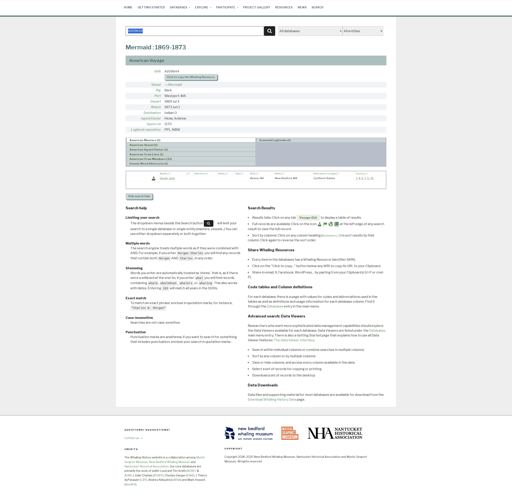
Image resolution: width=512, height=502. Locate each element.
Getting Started (151, 7)
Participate (225, 7)
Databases (178, 7)
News (302, 7)
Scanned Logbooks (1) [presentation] (275, 140)
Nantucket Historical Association (146, 466)
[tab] (191, 140)
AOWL (128, 475)
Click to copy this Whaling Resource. (191, 77)
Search (317, 7)
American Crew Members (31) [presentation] (150, 159)
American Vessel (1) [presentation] (143, 145)
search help (139, 196)
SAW (190, 475)
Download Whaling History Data (272, 399)
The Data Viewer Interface (294, 340)
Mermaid (175, 85)
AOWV (191, 470)
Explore (201, 7)
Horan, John (167, 178)
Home (128, 7)
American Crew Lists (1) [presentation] (146, 154)
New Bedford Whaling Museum (169, 462)
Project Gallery (256, 7)
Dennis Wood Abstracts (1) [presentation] (148, 163)
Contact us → (133, 438)
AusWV (130, 484)
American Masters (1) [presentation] (144, 140)
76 (372, 178)
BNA (177, 479)
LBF (143, 479)
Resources (284, 7)
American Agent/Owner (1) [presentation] (148, 149)
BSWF (158, 475)
